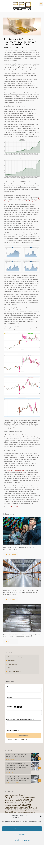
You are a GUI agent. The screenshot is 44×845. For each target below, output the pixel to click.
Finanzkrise (14, 805)
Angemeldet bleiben (13, 730)
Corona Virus (14, 800)
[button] (41, 816)
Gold (31, 807)
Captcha (9, 706)
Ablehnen (22, 834)
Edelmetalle (10, 802)
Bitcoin (7, 800)
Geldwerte (25, 805)
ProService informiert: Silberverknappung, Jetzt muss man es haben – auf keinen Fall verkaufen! (21, 636)
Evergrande (8, 805)
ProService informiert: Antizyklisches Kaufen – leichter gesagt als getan (19, 548)
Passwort (9, 697)
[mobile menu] (41, 4)
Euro (32, 802)
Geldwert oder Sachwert (16, 807)
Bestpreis (32, 797)
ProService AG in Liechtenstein (15, 471)
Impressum (11, 660)
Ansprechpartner (13, 664)
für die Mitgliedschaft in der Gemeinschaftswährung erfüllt (22, 200)
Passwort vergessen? (13, 739)
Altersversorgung (11, 795)
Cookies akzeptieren (22, 829)
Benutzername (11, 687)
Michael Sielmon (15, 507)
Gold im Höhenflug (20, 810)
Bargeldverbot (13, 797)
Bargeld (22, 795)
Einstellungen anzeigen (22, 840)
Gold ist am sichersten (32, 810)
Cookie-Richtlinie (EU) (14, 671)
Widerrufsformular (13, 668)
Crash (22, 800)
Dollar (29, 799)
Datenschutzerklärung (14, 657)
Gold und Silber (11, 812)
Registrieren (23, 739)
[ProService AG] (22, 6)
